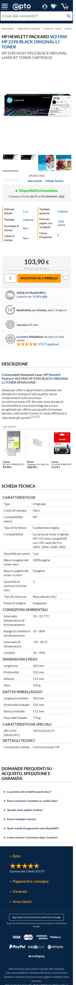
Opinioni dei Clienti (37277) (27, 871)
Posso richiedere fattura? (21, 819)
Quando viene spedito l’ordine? (25, 810)
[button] (66, 105)
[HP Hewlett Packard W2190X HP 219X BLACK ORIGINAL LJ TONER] (36, 105)
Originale (28, 219)
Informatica (7, 28)
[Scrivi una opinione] (10, 180)
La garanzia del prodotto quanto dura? (29, 791)
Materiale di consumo (28, 28)
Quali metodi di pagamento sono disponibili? (33, 828)
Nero (26, 228)
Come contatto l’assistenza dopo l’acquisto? (32, 837)
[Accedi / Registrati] (44, 8)
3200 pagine (61, 223)
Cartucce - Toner (52, 28)
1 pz (25, 211)
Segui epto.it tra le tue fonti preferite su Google (36, 917)
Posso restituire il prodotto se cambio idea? (32, 800)
